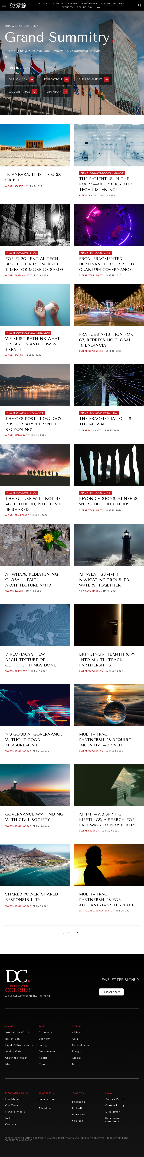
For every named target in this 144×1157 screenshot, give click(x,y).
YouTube (77, 1120)
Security (67, 7)
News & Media (15, 1111)
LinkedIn (78, 1108)
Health (105, 3)
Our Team (11, 1105)
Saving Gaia (13, 1051)
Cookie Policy (115, 1105)
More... (10, 1064)
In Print (10, 1118)
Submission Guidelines (113, 1120)
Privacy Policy (115, 1099)
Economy (59, 3)
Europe (76, 1051)
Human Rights (104, 911)
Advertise (45, 1108)
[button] (24, 26)
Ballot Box (12, 1038)
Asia (81, 591)
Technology (84, 7)
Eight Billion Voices (19, 1045)
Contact (10, 1124)
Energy (72, 3)
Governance (22, 275)
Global (9, 186)
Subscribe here (111, 991)
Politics (118, 3)
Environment (89, 3)
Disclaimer (112, 1111)
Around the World (17, 1032)
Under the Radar (16, 1057)
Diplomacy (43, 3)
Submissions (47, 1099)
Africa (83, 195)
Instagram (78, 1114)
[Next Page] (76, 932)
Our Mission (13, 1099)
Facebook (78, 1101)
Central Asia (87, 911)
